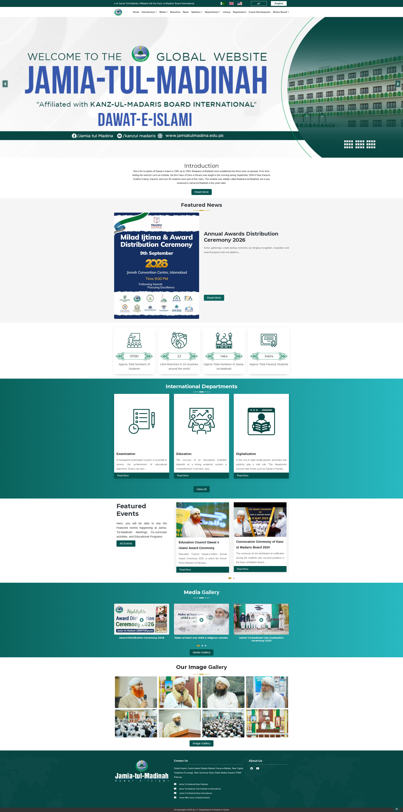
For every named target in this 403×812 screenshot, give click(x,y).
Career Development (259, 12)
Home (136, 12)
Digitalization (186, 454)
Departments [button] (212, 12)
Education (124, 454)
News (186, 12)
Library (226, 12)
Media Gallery (201, 652)
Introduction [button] (148, 12)
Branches (175, 12)
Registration (239, 12)
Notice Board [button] (280, 12)
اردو (258, 3)
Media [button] (162, 12)
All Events (126, 543)
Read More (202, 192)
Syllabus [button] (196, 12)
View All (202, 489)
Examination (245, 454)
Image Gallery (201, 743)
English (279, 3)
